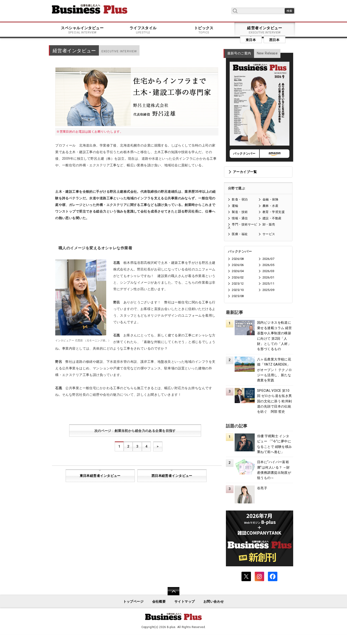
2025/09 (268, 290)
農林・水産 (270, 206)
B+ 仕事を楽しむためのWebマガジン (89, 9)
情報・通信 (240, 218)
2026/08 (238, 259)
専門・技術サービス (242, 226)
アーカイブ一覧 (245, 172)
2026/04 (238, 271)
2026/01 (268, 277)
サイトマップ (184, 602)
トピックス (204, 30)
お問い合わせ (213, 602)
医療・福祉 (240, 234)
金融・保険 (270, 199)
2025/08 (238, 296)
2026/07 (268, 259)
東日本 (251, 40)
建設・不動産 (272, 218)
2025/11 (268, 283)
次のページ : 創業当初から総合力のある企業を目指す (135, 431)
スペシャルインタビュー (82, 30)
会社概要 (159, 602)
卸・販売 (268, 224)
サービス (268, 234)
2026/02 (238, 277)
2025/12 (238, 283)
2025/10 (238, 290)
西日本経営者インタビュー (172, 476)
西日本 (274, 40)
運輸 (235, 206)
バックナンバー (244, 153)
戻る (171, 594)
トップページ (133, 602)
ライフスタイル (143, 30)
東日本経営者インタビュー (100, 476)
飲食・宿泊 (240, 199)
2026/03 (268, 271)
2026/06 (238, 265)
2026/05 (268, 265)
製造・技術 (240, 212)
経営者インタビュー (264, 30)
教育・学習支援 (273, 212)
